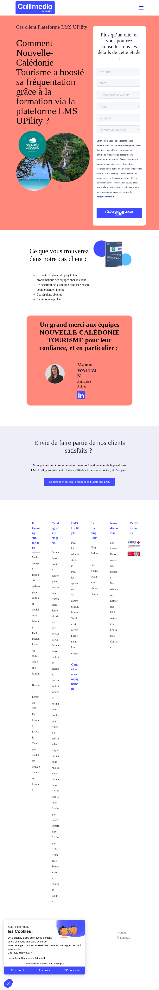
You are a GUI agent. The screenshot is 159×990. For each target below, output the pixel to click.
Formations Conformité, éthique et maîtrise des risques (55, 727)
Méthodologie (35, 563)
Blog (93, 547)
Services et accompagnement (74, 630)
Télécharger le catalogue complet (55, 884)
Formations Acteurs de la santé (55, 791)
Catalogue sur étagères (55, 533)
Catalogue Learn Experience (55, 820)
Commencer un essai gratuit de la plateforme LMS (79, 481)
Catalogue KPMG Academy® (55, 849)
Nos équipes (113, 572)
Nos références (114, 589)
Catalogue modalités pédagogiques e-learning (36, 766)
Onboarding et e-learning (36, 668)
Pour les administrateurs (75, 554)
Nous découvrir (114, 528)
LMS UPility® (75, 528)
